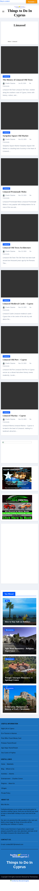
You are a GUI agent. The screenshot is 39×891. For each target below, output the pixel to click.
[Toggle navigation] (3, 11)
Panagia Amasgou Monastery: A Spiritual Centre (18, 679)
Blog (7, 601)
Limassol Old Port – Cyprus (15, 359)
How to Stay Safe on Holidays (17, 622)
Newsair (24, 877)
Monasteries (10, 630)
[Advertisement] (19, 34)
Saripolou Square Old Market (15, 136)
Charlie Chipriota (10, 83)
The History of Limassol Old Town (17, 80)
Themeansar (33, 877)
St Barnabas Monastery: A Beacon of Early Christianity (17, 708)
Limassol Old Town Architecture (17, 248)
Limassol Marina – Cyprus (14, 415)
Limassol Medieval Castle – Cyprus (18, 304)
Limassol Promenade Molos (14, 192)
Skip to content (5, 1)
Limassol (6, 76)
